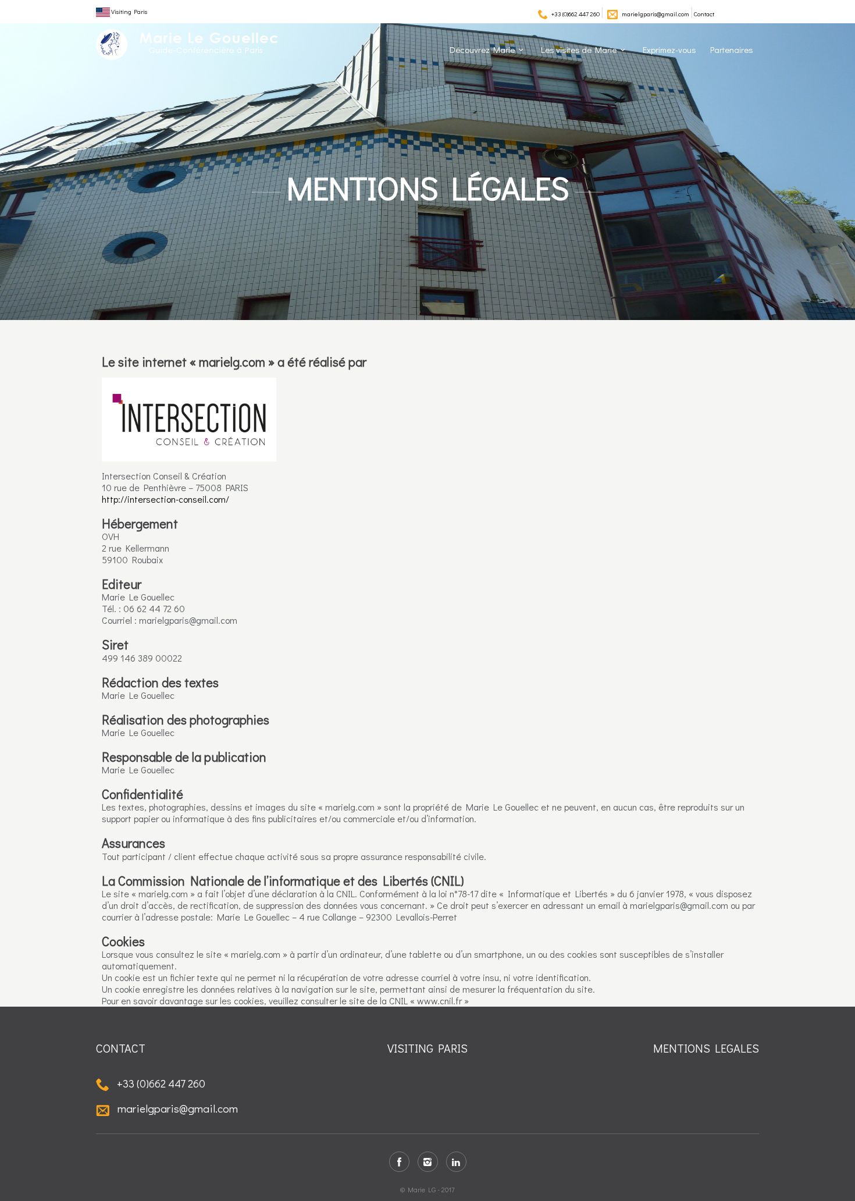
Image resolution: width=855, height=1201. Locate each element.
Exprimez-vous (669, 49)
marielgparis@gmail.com (655, 13)
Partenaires (731, 49)
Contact (704, 13)
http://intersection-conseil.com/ (165, 499)
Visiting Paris (128, 11)
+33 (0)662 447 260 (575, 13)
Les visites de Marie (579, 49)
